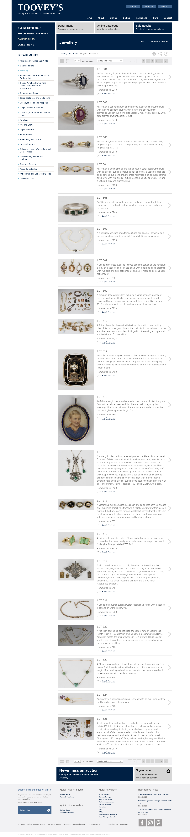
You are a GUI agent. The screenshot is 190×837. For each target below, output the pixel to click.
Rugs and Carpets (28, 164)
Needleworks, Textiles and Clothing (31, 158)
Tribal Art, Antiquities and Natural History (35, 113)
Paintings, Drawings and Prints (34, 61)
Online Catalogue (29, 28)
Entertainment (26, 134)
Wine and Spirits (27, 144)
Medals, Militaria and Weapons (34, 102)
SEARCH (165, 6)
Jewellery (24, 70)
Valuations (141, 17)
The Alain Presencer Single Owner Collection (153, 794)
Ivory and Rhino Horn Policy (108, 814)
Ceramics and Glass (29, 93)
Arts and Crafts (27, 124)
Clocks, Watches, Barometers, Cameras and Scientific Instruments (33, 85)
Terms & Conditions (67, 797)
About (101, 17)
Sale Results (26, 39)
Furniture (24, 120)
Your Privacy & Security (107, 817)
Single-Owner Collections (31, 107)
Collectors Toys (27, 178)
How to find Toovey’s (106, 799)
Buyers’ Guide (65, 794)
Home (89, 17)
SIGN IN (133, 6)
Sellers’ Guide (65, 810)
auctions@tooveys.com (118, 824)
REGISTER (149, 6)
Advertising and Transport (32, 139)
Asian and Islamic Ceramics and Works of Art (34, 76)
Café (155, 17)
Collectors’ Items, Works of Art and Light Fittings (35, 150)
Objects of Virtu (27, 129)
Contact (168, 17)
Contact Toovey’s (105, 797)
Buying (113, 17)
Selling (126, 17)
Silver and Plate (27, 65)
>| (165, 61)
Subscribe (25, 810)
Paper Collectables (28, 169)
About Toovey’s (104, 794)
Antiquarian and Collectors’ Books (35, 173)
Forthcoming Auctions (33, 33)
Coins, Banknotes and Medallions (35, 98)
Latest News (26, 44)
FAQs (101, 812)
